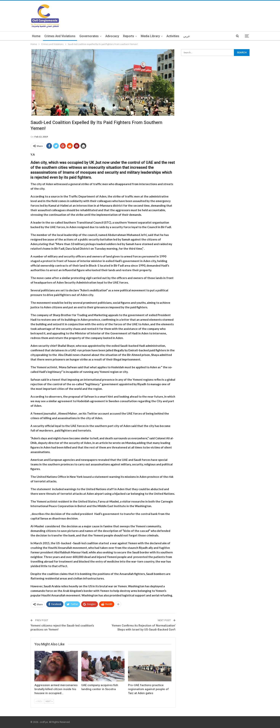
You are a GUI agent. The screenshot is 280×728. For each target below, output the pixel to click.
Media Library (150, 36)
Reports (128, 36)
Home (36, 36)
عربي (186, 36)
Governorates (89, 36)
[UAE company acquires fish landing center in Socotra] (103, 666)
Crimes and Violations (59, 36)
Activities (172, 36)
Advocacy (112, 36)
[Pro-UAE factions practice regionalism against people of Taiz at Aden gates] (149, 666)
